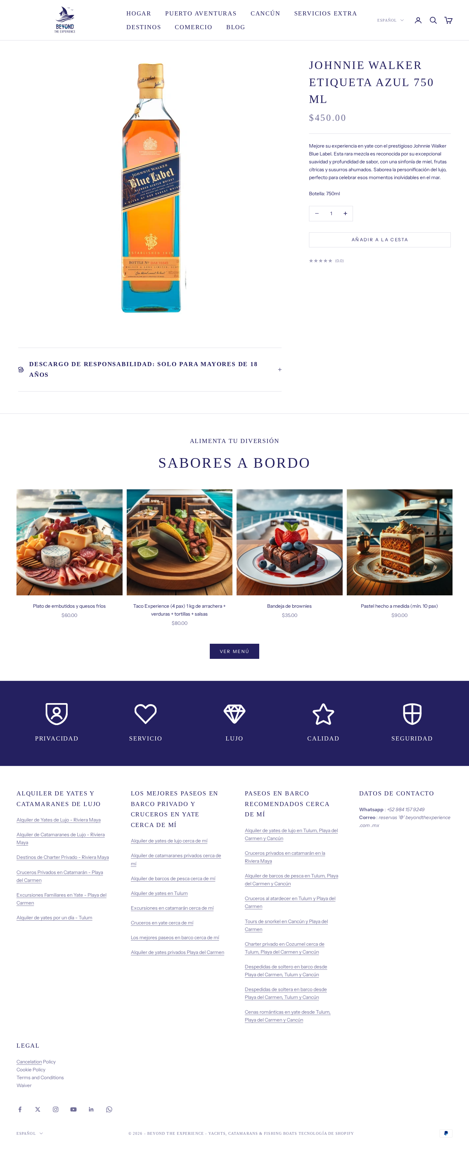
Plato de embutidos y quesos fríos (69, 606)
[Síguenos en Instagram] (55, 1109)
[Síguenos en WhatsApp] (109, 1109)
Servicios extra (325, 13)
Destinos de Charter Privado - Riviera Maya (62, 857)
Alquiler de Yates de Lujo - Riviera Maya (58, 820)
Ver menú (235, 651)
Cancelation (29, 1062)
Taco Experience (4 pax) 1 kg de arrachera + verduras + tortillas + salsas (179, 610)
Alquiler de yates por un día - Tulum (54, 917)
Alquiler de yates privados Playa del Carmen (177, 952)
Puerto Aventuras (201, 13)
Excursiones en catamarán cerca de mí (172, 908)
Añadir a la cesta (380, 239)
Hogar (138, 13)
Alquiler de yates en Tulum (159, 893)
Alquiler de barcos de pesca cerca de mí (173, 878)
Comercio (193, 27)
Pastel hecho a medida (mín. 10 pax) (399, 606)
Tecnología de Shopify (326, 1133)
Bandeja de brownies (289, 606)
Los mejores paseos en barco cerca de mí (175, 937)
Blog (235, 27)
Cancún (266, 13)
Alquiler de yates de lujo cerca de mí (169, 841)
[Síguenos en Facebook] (19, 1109)
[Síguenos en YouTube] (73, 1109)
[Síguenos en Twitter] (37, 1109)
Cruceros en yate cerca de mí (162, 923)
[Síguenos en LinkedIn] (91, 1109)
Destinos (143, 27)
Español (387, 20)
